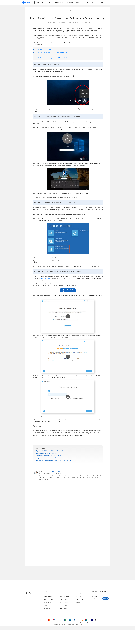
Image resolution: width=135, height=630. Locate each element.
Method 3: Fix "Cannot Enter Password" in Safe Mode (48, 55)
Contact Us (78, 596)
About (101, 2)
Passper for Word (64, 602)
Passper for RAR (63, 605)
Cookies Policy (62, 622)
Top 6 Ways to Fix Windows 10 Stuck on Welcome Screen (51, 451)
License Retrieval (80, 599)
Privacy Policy (47, 608)
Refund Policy (47, 605)
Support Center (79, 593)
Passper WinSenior (64, 596)
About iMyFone (84, 622)
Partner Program (48, 596)
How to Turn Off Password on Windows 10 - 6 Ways (49, 455)
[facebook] (100, 591)
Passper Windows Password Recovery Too (76, 434)
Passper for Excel (64, 599)
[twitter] (103, 591)
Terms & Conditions (48, 599)
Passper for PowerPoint (65, 614)
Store (87, 2)
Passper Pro (62, 593)
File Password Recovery (55, 2)
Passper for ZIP (63, 611)
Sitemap (89, 622)
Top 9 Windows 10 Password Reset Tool (46, 453)
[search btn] (106, 2)
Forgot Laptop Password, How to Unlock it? (47, 458)
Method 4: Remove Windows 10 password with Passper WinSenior (51, 58)
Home (30, 11)
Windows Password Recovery (74, 2)
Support (94, 2)
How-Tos (78, 602)
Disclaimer (46, 611)
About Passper (47, 593)
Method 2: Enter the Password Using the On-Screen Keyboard (50, 52)
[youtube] (105, 591)
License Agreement (48, 602)
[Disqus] (68, 501)
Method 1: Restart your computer (43, 49)
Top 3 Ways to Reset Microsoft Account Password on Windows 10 (53, 460)
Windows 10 (36, 11)
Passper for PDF (63, 608)
